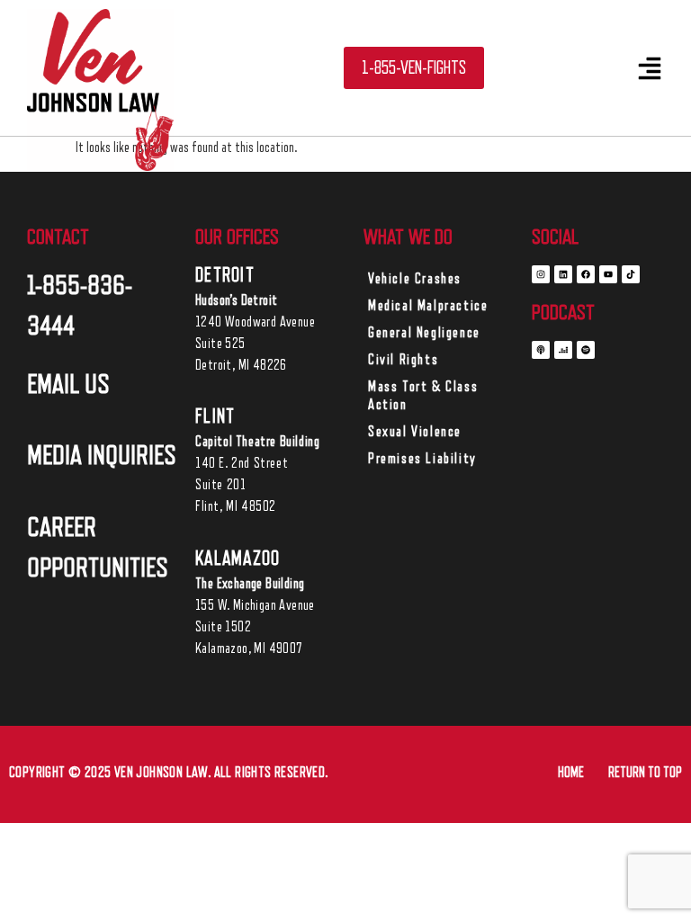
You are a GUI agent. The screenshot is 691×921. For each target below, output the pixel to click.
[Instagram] (541, 274)
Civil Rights (403, 360)
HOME (571, 772)
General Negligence (424, 333)
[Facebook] (586, 274)
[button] (650, 68)
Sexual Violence (415, 432)
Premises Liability (422, 459)
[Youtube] (608, 274)
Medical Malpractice (428, 306)
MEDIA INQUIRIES (101, 455)
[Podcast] (541, 350)
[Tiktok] (631, 274)
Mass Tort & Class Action (423, 396)
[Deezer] (563, 350)
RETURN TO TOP (645, 772)
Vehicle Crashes (415, 279)
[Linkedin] (563, 274)
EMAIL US (68, 384)
